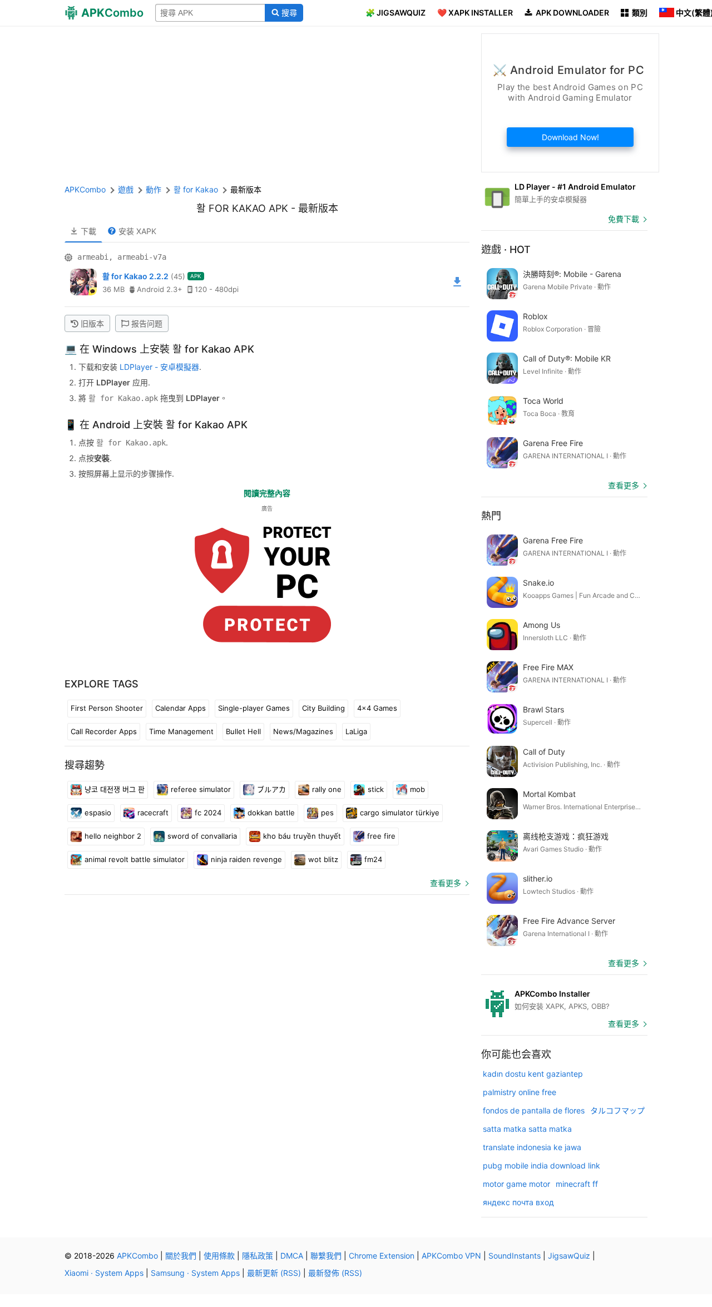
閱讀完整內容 (267, 493)
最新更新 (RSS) (274, 1273)
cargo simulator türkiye (399, 812)
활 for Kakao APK (242, 208)
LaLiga (356, 731)
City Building (323, 708)
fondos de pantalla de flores (534, 1110)
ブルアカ (271, 789)
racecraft (153, 812)
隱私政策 (257, 1255)
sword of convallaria (202, 835)
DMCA (291, 1255)
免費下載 (623, 219)
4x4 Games (377, 708)
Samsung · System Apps (195, 1273)
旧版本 (92, 323)
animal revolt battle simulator (135, 859)
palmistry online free (519, 1092)
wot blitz (323, 859)
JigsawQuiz (569, 1255)
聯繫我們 (326, 1255)
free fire (381, 835)
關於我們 (180, 1255)
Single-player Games (254, 708)
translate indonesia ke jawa (532, 1147)
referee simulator (201, 789)
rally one (327, 789)
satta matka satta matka (527, 1128)
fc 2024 (208, 812)
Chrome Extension (381, 1255)
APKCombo (85, 189)
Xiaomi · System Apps (104, 1273)
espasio (98, 812)
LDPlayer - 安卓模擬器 (159, 367)
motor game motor (516, 1184)
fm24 (373, 859)
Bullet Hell (243, 731)
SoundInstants (514, 1255)
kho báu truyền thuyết (302, 835)
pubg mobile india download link (541, 1165)
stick (376, 789)
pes (327, 812)
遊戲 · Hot (506, 249)
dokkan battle (271, 812)
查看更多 (445, 883)
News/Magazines (303, 731)
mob (417, 789)
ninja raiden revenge (246, 859)
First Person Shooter (107, 708)
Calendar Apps (180, 708)
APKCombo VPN (451, 1255)
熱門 (491, 516)
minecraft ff (577, 1184)
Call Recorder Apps (104, 731)
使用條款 (219, 1255)
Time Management (181, 731)
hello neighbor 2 (113, 835)
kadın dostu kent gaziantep (533, 1073)
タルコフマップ (617, 1110)
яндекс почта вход (518, 1202)
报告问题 (146, 323)
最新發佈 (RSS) (335, 1273)
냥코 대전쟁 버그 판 (115, 789)
